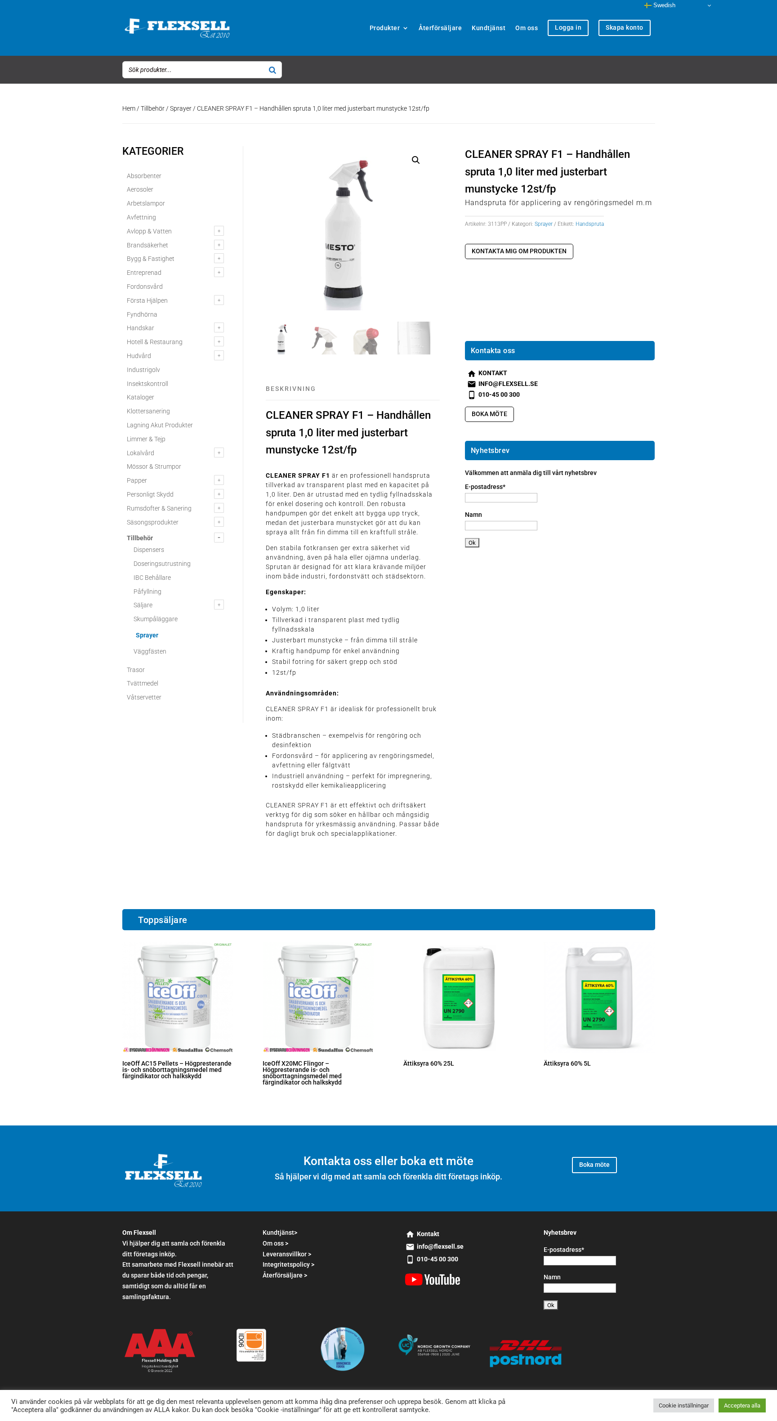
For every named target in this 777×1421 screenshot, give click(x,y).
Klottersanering (148, 411)
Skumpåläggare (156, 619)
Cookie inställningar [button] (684, 1405)
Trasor (136, 669)
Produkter (385, 27)
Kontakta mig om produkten (519, 251)
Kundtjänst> (280, 1232)
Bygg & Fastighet (150, 258)
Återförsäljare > (285, 1275)
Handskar (140, 328)
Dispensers (149, 549)
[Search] (272, 70)
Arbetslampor (146, 203)
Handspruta (590, 224)
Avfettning (141, 217)
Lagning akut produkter (160, 425)
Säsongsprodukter (153, 522)
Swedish (663, 5)
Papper (137, 480)
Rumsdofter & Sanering (159, 508)
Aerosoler (140, 189)
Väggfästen (150, 651)
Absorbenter (144, 175)
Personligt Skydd (150, 494)
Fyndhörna (142, 314)
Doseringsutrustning (162, 563)
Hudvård (139, 355)
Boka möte (489, 413)
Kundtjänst (488, 27)
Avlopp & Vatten (149, 231)
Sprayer (181, 108)
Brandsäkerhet (147, 245)
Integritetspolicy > (288, 1264)
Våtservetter (144, 697)
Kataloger (140, 397)
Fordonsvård (145, 286)
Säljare (143, 605)
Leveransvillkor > (287, 1254)
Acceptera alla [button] (742, 1405)
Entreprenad (144, 272)
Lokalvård (140, 453)
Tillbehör (153, 108)
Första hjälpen (147, 300)
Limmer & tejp (146, 439)
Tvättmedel (142, 683)
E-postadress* (485, 486)
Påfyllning (147, 591)
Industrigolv (143, 369)
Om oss (526, 27)
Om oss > (275, 1243)
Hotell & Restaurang (155, 341)
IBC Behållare (152, 577)
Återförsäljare (440, 27)
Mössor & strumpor (154, 466)
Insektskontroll (147, 383)
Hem (128, 108)
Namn (473, 514)
